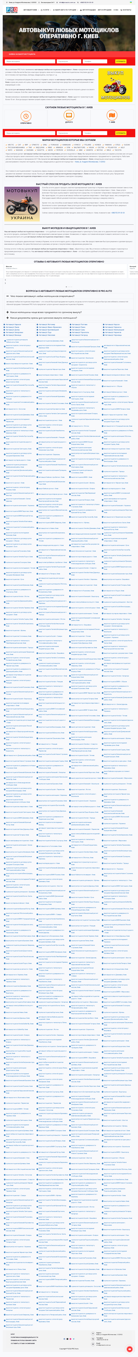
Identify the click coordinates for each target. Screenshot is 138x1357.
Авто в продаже (104, 10)
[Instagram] (70, 1339)
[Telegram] (73, 1339)
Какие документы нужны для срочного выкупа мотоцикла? (43, 318)
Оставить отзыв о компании (23, 1343)
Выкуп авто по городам (65, 10)
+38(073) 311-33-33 (86, 2)
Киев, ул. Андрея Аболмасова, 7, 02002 (90, 162)
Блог (13, 1334)
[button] (65, 280)
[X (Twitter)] (67, 1339)
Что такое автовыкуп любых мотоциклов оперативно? (42, 296)
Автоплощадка (89, 10)
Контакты (127, 10)
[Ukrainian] (131, 2)
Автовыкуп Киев (30, 10)
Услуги (46, 10)
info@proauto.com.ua (67, 2)
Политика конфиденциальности (24, 1337)
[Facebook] (64, 1339)
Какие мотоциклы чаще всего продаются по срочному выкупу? (46, 312)
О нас (116, 10)
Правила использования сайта (23, 1340)
